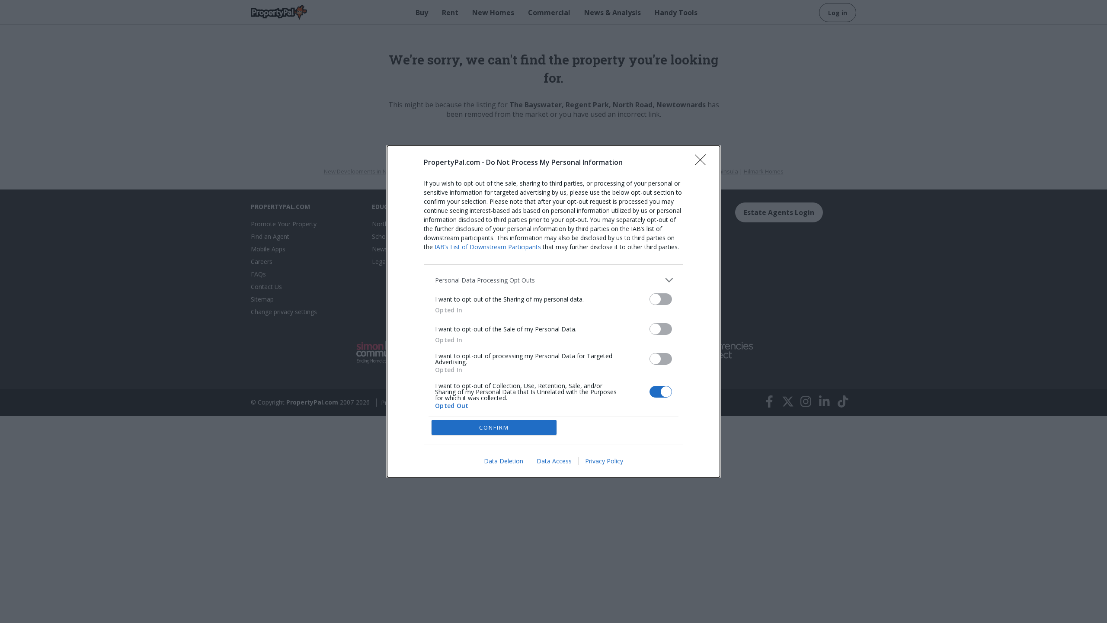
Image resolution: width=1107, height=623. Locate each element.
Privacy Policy (604, 461)
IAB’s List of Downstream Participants (488, 247)
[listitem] (553, 280)
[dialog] (553, 311)
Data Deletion (503, 461)
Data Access (554, 461)
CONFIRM (494, 427)
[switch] (660, 299)
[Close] (703, 162)
